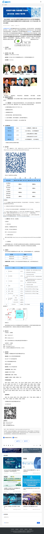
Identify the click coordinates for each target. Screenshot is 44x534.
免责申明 (21, 529)
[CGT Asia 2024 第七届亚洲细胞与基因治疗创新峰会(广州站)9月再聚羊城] (12, 463)
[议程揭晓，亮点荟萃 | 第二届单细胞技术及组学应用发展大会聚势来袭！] (12, 481)
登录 (4, 522)
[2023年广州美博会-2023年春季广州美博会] (12, 499)
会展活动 (12, 25)
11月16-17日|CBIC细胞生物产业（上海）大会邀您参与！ (31, 471)
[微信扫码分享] (4, 445)
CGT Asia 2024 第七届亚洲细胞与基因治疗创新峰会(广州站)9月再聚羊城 (12, 471)
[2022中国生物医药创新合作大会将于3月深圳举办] (32, 481)
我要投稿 (30, 529)
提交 (38, 522)
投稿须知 (25, 529)
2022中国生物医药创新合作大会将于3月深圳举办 (31, 489)
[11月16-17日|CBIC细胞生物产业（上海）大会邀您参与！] (32, 463)
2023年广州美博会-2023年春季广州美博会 (12, 507)
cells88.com (28, 532)
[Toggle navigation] (41, 2)
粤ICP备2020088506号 (17, 532)
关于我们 (12, 529)
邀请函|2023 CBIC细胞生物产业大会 (30, 506)
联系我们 (16, 529)
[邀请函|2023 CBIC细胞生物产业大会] (32, 499)
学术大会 (29, 31)
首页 (2, 4)
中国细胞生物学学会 (7, 28)
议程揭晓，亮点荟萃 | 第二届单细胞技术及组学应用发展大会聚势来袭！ (12, 489)
